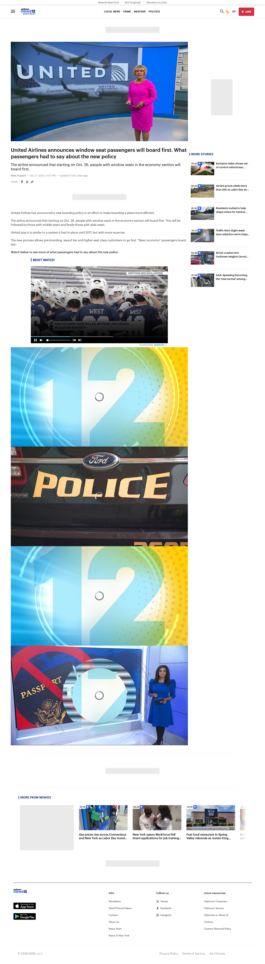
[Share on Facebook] (22, 181)
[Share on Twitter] (27, 181)
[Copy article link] (32, 181)
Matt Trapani (18, 176)
